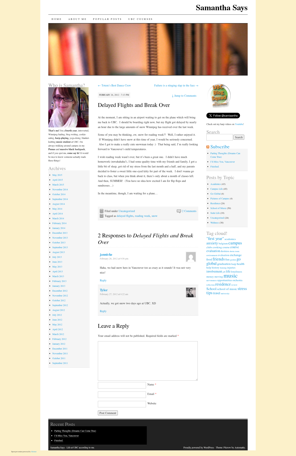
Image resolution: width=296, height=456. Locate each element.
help (208, 267)
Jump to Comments (184, 95)
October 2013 (58, 242)
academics (230, 239)
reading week (142, 216)
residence (223, 284)
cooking (217, 247)
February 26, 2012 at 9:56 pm (114, 258)
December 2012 (59, 290)
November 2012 (60, 295)
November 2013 (60, 237)
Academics (215, 183)
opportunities (224, 280)
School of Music (218, 208)
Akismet (33, 452)
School (211, 288)
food (209, 259)
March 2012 (58, 334)
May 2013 (57, 266)
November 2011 (60, 353)
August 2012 (58, 310)
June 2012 (57, 319)
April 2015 (57, 179)
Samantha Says (222, 7)
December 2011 (59, 348)
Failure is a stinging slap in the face (176, 85)
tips (209, 292)
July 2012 (57, 314)
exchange (236, 255)
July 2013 (57, 256)
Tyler (104, 289)
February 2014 (59, 223)
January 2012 (58, 343)
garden (233, 259)
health (240, 264)
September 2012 (60, 305)
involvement (214, 271)
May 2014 (57, 208)
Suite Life (215, 212)
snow (154, 216)
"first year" (215, 238)
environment (211, 255)
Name (151, 384)
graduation (224, 264)
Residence (215, 203)
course (226, 247)
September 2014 (60, 199)
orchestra (237, 280)
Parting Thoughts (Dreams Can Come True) (75, 430)
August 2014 (58, 203)
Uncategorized (127, 211)
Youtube (239, 124)
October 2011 (58, 358)
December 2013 (59, 232)
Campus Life (216, 188)
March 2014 (58, 218)
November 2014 (60, 189)
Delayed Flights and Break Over (134, 105)
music (231, 275)
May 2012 (57, 324)
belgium (223, 243)
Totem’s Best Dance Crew (114, 85)
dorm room (234, 251)
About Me (77, 18)
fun (227, 259)
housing (223, 267)
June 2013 (57, 261)
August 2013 (58, 252)
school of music (227, 289)
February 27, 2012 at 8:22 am (114, 294)
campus (235, 243)
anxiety (212, 242)
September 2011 (60, 363)
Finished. (214, 166)
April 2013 (57, 271)
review (234, 284)
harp (233, 264)
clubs (209, 247)
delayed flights (125, 216)
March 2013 (58, 276)
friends (219, 259)
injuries (231, 267)
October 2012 (58, 300)
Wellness (214, 222)
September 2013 (60, 247)
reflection (210, 284)
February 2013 (59, 281)
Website (151, 403)
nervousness (211, 280)
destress (225, 251)
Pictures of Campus (219, 198)
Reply (103, 280)
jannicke (106, 254)
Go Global (215, 193)
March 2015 (58, 184)
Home (57, 18)
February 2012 (59, 338)
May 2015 (57, 174)
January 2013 (58, 285)
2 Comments (189, 211)
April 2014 (57, 213)
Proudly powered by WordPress (198, 447)
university (225, 293)
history (215, 267)
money (210, 276)
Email (151, 394)
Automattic (240, 447)
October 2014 (58, 194)
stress (242, 288)
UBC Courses (140, 18)
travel (216, 293)
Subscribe (220, 146)
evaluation (223, 255)
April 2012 (57, 329)
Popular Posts (107, 18)
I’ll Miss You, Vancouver (222, 161)
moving (218, 276)
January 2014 (58, 228)
